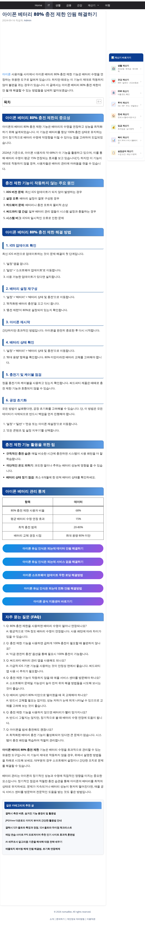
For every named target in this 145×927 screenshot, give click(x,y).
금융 (68, 5)
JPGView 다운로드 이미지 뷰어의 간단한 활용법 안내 (34, 820)
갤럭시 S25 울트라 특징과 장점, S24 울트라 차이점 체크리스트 (39, 827)
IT (49, 5)
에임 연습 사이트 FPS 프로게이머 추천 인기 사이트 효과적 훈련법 (40, 834)
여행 (107, 5)
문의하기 (60, 919)
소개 (52, 919)
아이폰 (6, 74)
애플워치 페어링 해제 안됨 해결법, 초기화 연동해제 (33, 848)
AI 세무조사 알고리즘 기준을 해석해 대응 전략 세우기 (34, 841)
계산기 (91, 5)
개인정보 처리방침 (76, 919)
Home (38, 5)
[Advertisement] (53, 48)
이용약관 (91, 919)
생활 (58, 5)
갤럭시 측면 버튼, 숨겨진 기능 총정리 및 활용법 (31, 813)
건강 (79, 5)
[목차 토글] (97, 101)
